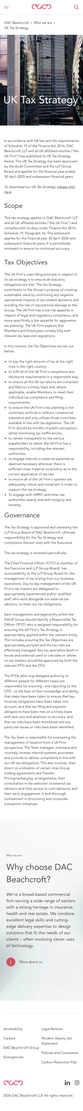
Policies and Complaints (60, 1053)
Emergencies (13, 1057)
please (62, 187)
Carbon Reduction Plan (59, 1062)
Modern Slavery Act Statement (57, 1041)
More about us (30, 962)
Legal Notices (52, 1029)
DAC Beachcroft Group (21, 1047)
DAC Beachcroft (16, 22)
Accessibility (13, 1029)
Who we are (43, 22)
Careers (9, 1038)
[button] (76, 7)
